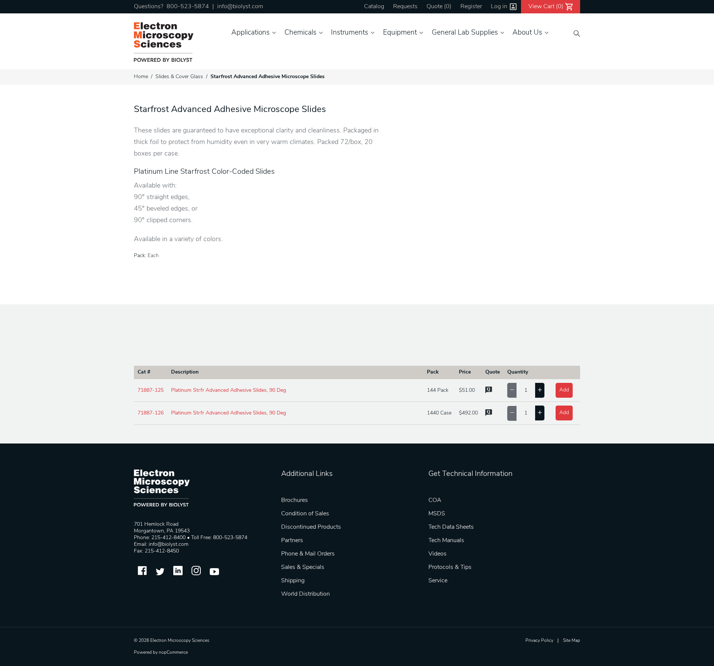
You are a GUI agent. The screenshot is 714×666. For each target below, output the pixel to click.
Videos (437, 554)
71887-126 (151, 413)
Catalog (374, 7)
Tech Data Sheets (451, 527)
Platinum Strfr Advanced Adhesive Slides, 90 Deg (228, 390)
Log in (499, 7)
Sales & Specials (302, 567)
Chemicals (300, 32)
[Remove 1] (512, 390)
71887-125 (151, 390)
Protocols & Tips (450, 567)
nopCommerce (173, 652)
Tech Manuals (446, 541)
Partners (292, 541)
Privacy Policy (539, 640)
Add (564, 390)
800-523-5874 (188, 7)
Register (471, 7)
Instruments (349, 32)
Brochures (294, 500)
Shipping (293, 581)
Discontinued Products (311, 527)
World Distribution (305, 594)
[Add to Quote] (488, 392)
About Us (527, 32)
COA (434, 500)
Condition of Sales (305, 514)
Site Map (571, 640)
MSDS (436, 514)
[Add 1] (539, 390)
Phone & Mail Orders (308, 554)
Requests (405, 7)
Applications (250, 32)
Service (437, 581)
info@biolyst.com (240, 7)
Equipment (400, 32)
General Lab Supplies (465, 32)
